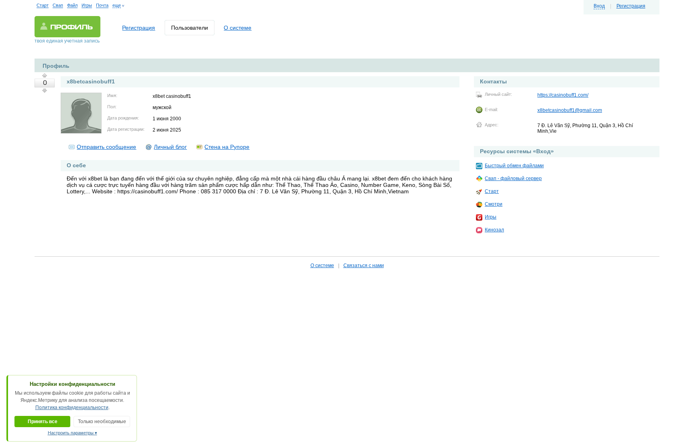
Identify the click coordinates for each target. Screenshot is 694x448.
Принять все (42, 421)
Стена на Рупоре (226, 147)
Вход (599, 6)
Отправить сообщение (106, 147)
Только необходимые (102, 421)
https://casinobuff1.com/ (562, 95)
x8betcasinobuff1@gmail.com (569, 110)
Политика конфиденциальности (71, 407)
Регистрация (630, 6)
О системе (237, 27)
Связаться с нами (363, 265)
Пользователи (189, 27)
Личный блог (170, 147)
